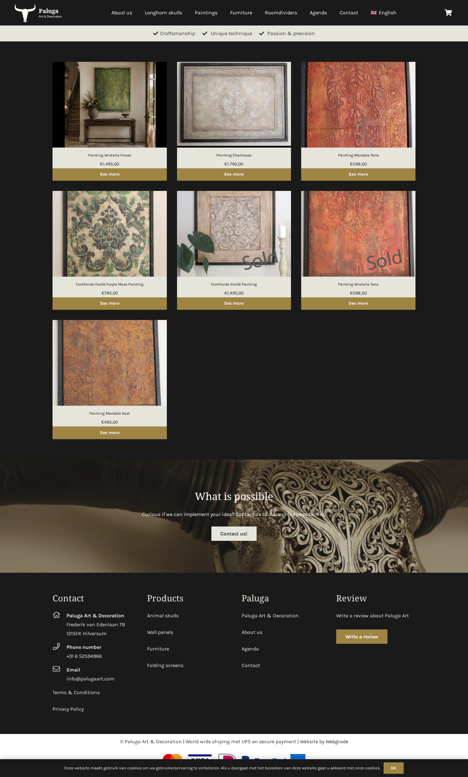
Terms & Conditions (76, 692)
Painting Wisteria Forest (109, 155)
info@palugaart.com (90, 679)
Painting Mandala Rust (109, 413)
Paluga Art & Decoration (270, 616)
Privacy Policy (68, 709)
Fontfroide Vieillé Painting (234, 284)
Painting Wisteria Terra (358, 284)
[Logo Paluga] (40, 13)
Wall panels (160, 632)
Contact (251, 665)
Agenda (250, 649)
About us (252, 632)
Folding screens (165, 665)
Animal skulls (163, 616)
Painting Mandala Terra (358, 155)
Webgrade (337, 741)
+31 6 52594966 (84, 656)
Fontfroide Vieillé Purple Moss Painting (110, 284)
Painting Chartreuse (234, 155)
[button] (399, 12)
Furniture (158, 649)
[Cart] (448, 12)
